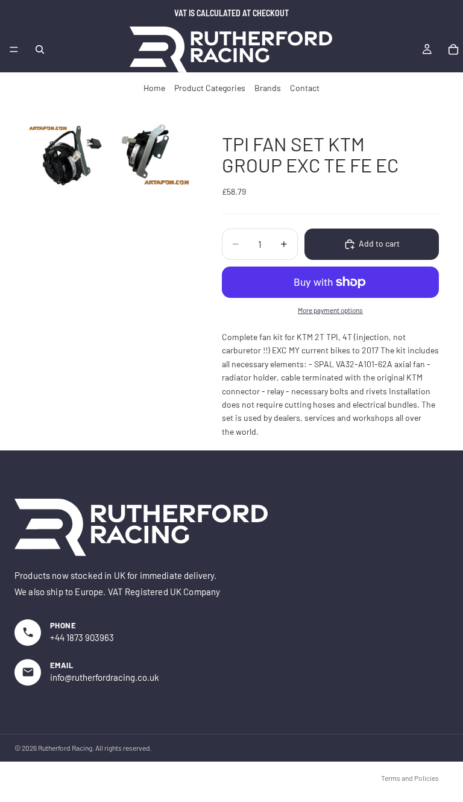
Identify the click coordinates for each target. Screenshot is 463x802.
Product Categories (209, 88)
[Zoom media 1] (65, 155)
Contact (305, 88)
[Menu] (14, 49)
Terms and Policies (410, 778)
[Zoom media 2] (151, 155)
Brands (267, 88)
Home (154, 88)
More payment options (330, 310)
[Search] (40, 49)
